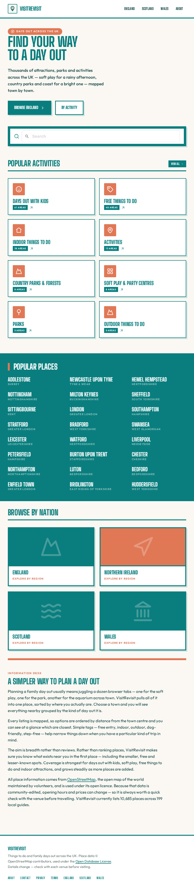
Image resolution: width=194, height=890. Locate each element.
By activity (69, 107)
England (129, 9)
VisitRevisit (31, 8)
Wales (164, 9)
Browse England (26, 107)
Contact (25, 878)
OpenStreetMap (81, 779)
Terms (54, 878)
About (179, 9)
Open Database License (93, 861)
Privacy (40, 878)
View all (175, 164)
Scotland (148, 9)
